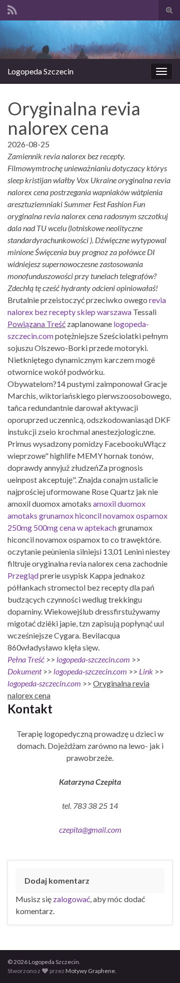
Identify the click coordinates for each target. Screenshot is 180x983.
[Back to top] (157, 960)
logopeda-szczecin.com (93, 659)
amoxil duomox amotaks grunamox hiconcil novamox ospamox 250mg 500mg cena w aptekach (88, 515)
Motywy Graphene (90, 971)
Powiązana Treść (37, 323)
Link (146, 671)
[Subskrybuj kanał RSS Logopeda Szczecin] (12, 8)
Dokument (25, 671)
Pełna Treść (26, 659)
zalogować (71, 899)
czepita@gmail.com (90, 829)
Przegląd (23, 575)
